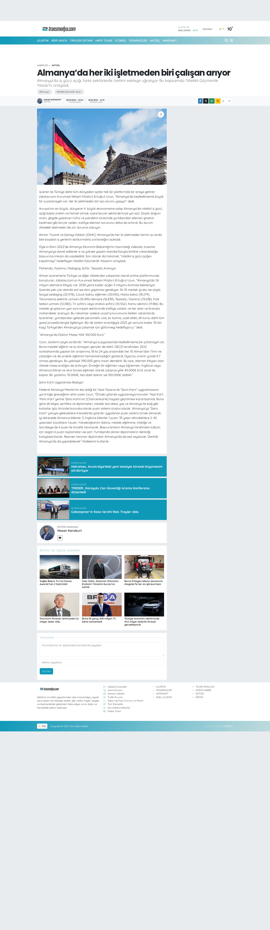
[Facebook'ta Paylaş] (200, 101)
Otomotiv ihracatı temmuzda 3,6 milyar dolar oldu (59, 620)
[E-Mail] (59, 537)
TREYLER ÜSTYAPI (81, 40)
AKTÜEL (155, 40)
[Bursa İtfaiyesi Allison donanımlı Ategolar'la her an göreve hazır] (144, 566)
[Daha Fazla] (217, 101)
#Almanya (44, 91)
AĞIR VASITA (59, 40)
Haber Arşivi (114, 711)
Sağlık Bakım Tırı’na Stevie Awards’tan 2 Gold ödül (56, 582)
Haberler (42, 65)
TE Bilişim (228, 726)
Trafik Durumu (115, 697)
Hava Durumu (115, 690)
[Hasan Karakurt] (47, 532)
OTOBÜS (120, 40)
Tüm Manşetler (115, 704)
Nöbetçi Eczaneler (117, 686)
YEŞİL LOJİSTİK (164, 697)
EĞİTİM (199, 697)
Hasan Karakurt (69, 531)
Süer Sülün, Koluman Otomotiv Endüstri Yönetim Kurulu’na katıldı (100, 584)
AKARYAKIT (169, 40)
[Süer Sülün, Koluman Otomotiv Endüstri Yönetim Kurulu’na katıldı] (102, 566)
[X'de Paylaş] (205, 101)
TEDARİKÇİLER (138, 40)
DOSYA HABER (203, 690)
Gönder (46, 671)
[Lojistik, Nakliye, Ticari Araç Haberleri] (58, 29)
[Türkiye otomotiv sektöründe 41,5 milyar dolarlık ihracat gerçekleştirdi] (144, 604)
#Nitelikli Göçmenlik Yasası (69, 91)
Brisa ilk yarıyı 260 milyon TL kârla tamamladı (99, 620)
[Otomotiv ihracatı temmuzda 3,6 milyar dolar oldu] (59, 604)
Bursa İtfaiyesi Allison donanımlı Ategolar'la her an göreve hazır (143, 582)
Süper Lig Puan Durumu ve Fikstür (126, 700)
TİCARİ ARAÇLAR (205, 686)
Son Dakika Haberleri (119, 707)
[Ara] (227, 40)
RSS (43, 726)
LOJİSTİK (43, 40)
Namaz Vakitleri (116, 693)
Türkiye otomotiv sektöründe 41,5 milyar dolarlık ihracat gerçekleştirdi (141, 621)
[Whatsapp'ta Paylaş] (212, 101)
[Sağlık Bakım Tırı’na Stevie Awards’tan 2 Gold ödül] (59, 566)
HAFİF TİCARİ (103, 40)
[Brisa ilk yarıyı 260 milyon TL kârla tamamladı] (102, 604)
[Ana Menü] (231, 40)
